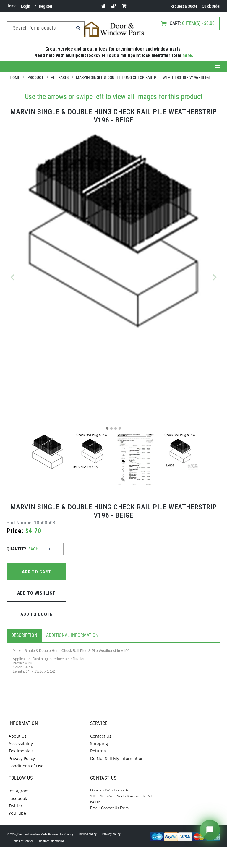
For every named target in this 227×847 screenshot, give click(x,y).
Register (45, 6)
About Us (18, 736)
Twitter (15, 806)
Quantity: (22, 549)
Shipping (99, 743)
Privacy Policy (22, 758)
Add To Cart (36, 571)
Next (214, 277)
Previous (12, 277)
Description (24, 635)
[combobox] (45, 28)
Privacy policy (111, 834)
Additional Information (72, 635)
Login (25, 6)
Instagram (19, 790)
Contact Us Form (115, 807)
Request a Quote (184, 6)
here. (187, 55)
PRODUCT (35, 77)
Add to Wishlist (36, 593)
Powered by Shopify (61, 834)
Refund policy (88, 834)
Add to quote (36, 614)
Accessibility (21, 743)
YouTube (17, 813)
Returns (98, 751)
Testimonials (21, 751)
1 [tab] (107, 428)
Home (12, 6)
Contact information (51, 841)
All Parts (60, 77)
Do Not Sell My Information (117, 758)
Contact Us (100, 736)
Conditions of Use (26, 766)
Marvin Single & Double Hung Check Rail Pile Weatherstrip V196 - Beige (143, 77)
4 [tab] (119, 428)
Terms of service (22, 841)
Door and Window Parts (32, 834)
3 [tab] (115, 428)
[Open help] (210, 830)
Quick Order (211, 6)
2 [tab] (111, 428)
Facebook (18, 798)
